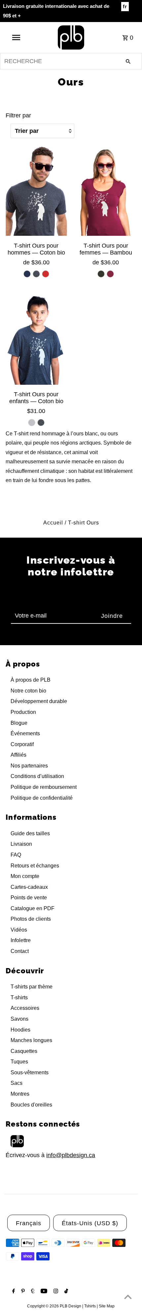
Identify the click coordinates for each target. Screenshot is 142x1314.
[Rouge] (45, 274)
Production (23, 712)
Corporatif (22, 744)
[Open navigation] (17, 37)
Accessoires (25, 1008)
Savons (19, 1019)
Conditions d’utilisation (37, 776)
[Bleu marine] (27, 274)
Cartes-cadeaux (29, 887)
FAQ (16, 855)
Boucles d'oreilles (31, 1104)
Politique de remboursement (44, 787)
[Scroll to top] (128, 1296)
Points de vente (29, 897)
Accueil (53, 522)
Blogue (19, 723)
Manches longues (31, 1040)
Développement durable (39, 701)
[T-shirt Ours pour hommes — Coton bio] (36, 190)
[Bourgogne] (110, 274)
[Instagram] (55, 1291)
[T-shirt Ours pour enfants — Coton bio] (36, 339)
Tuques (19, 1061)
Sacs (16, 1083)
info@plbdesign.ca (70, 1155)
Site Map (107, 1306)
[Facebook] (13, 1291)
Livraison (21, 844)
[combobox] (71, 61)
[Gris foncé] (36, 274)
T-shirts (19, 997)
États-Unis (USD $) (90, 1223)
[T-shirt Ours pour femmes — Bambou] (105, 190)
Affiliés (18, 755)
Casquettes (24, 1051)
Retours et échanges (35, 865)
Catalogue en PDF (32, 908)
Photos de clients (31, 919)
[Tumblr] (32, 1291)
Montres (20, 1094)
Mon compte (25, 876)
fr (125, 6)
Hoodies (20, 1030)
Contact (20, 951)
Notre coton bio (28, 691)
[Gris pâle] (31, 422)
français (28, 1223)
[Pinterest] (22, 1291)
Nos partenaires (29, 765)
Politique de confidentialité (42, 798)
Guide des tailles (30, 833)
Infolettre (21, 940)
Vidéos (19, 930)
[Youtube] (43, 1291)
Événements (25, 733)
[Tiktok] (65, 1291)
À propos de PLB (31, 680)
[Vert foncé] (101, 274)
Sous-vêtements (30, 1072)
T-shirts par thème (32, 986)
